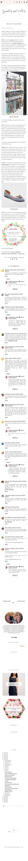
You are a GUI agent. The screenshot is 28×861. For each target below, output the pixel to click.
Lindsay (12, 40)
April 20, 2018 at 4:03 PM (15, 452)
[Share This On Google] (17, 259)
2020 (5, 756)
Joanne (7, 452)
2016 (5, 798)
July (6, 766)
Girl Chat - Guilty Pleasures (10, 778)
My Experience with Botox (10, 779)
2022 (5, 754)
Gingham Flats (14, 209)
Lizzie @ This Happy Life (11, 495)
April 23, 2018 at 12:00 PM (14, 527)
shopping (21, 257)
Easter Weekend (8, 790)
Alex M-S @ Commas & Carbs (12, 404)
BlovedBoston (8, 521)
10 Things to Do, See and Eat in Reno (14, 709)
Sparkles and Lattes (13, 281)
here (2, 219)
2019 (5, 757)
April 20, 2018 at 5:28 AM (18, 307)
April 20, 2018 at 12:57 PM (13, 442)
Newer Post (7, 601)
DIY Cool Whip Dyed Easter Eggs (12, 784)
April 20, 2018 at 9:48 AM (19, 421)
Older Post (21, 601)
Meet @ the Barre (12, 253)
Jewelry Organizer (14, 116)
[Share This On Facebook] (10, 259)
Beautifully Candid (9, 333)
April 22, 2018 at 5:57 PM (13, 507)
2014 (5, 800)
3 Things (6, 781)
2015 (5, 799)
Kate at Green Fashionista (11, 481)
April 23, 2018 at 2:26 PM (17, 536)
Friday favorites (13, 257)
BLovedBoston (8, 517)
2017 (5, 796)
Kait (6, 442)
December (7, 760)
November (7, 761)
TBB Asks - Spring (8, 791)
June (6, 768)
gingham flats (4, 164)
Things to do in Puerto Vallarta (11, 788)
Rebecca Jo (8, 394)
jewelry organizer (17, 43)
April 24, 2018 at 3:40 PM (16, 465)
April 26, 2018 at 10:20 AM (16, 567)
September (7, 764)
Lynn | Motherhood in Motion (12, 346)
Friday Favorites (8, 772)
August (6, 765)
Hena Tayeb (8, 536)
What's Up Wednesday (10, 775)
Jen (6, 507)
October (7, 763)
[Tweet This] (13, 259)
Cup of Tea (21, 253)
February (7, 794)
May (6, 769)
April (13, 252)
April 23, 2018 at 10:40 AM (19, 517)
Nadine (6, 358)
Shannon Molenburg (10, 548)
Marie (6, 527)
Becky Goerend (9, 421)
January (7, 795)
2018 (5, 759)
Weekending (7, 785)
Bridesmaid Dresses (13, 684)
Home (14, 601)
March (6, 793)
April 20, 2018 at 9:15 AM (17, 394)
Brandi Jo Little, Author (10, 269)
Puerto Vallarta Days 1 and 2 (11, 773)
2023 (5, 752)
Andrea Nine (8, 307)
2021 (5, 755)
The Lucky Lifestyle (10, 294)
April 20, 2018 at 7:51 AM (15, 358)
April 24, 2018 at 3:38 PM (16, 282)
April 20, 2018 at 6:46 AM (20, 333)
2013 (5, 802)
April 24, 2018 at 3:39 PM (16, 377)
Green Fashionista (9, 489)
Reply (6, 276)
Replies (8, 279)
